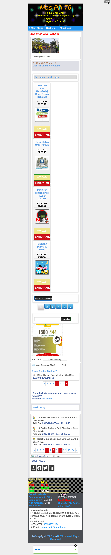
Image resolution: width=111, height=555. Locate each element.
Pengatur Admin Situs (40, 497)
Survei (32, 494)
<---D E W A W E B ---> (44, 63)
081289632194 (51, 524)
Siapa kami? (35, 500)
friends (42, 494)
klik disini (46, 398)
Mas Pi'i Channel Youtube (46, 65)
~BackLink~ (51, 28)
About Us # (65, 28)
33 (69, 450)
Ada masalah (36, 503)
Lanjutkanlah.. (42, 135)
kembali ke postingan (43, 298)
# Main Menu (36, 28)
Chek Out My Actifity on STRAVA (69, 504)
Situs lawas (35, 505)
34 (73, 450)
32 (64, 450)
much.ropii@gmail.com (53, 527)
